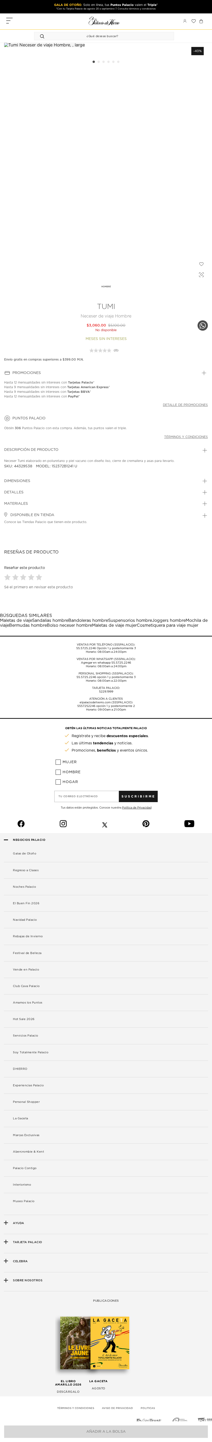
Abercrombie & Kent (28, 1151)
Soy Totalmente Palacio (30, 1052)
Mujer (70, 762)
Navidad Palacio (25, 919)
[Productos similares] (201, 274)
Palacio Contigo (25, 1168)
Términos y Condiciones (75, 1408)
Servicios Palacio (25, 1035)
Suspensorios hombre (130, 620)
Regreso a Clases (26, 870)
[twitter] (104, 823)
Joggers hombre (169, 620)
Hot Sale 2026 (24, 1019)
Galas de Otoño (24, 853)
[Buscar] (43, 36)
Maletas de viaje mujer (114, 625)
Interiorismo (22, 1184)
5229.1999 (106, 691)
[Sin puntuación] (101, 350)
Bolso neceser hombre (69, 625)
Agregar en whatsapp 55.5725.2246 (106, 662)
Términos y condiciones (186, 436)
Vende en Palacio (26, 969)
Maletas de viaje (16, 620)
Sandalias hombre (50, 620)
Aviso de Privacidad (117, 1408)
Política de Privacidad (137, 807)
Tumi (106, 307)
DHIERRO (20, 1069)
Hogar (70, 782)
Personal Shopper (26, 1102)
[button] (8, 577)
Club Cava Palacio (26, 986)
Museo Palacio (24, 1201)
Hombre (72, 772)
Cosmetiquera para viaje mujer (167, 625)
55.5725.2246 (86, 648)
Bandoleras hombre (88, 620)
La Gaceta (20, 1118)
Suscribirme (138, 796)
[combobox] (99, 36)
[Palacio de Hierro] (104, 21)
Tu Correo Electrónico (78, 796)
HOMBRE (106, 287)
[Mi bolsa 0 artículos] (201, 21)
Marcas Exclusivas (26, 1135)
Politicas (148, 1408)
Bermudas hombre (28, 625)
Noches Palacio (24, 886)
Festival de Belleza (27, 953)
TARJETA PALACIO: (106, 688)
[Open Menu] (9, 21)
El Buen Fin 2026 (26, 903)
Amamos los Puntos (27, 1002)
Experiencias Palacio (28, 1085)
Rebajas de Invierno (28, 936)
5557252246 (86, 706)
